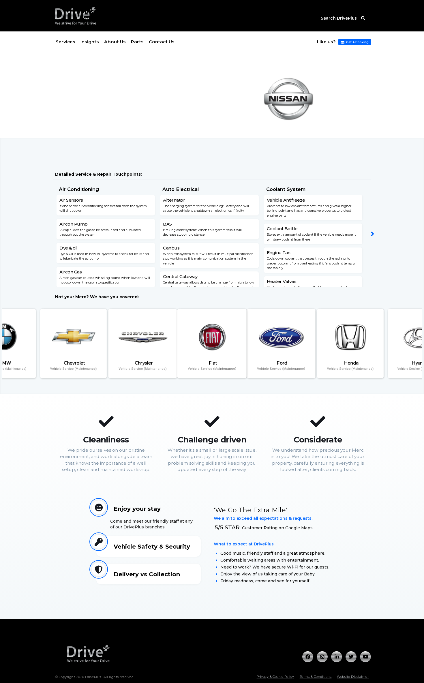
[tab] (148, 519)
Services (65, 41)
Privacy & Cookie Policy (275, 677)
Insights (89, 41)
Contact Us (162, 41)
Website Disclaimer (353, 677)
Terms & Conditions (316, 677)
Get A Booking (355, 42)
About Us (115, 41)
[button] (372, 234)
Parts (137, 41)
